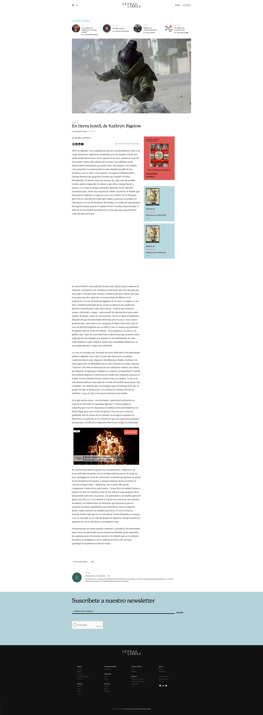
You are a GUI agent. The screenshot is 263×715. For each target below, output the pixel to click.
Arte (78, 694)
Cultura (116, 25)
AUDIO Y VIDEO (136, 666)
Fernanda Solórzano (95, 576)
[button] (73, 5)
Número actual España (138, 681)
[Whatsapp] (82, 144)
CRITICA (79, 684)
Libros (78, 689)
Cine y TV (85, 25)
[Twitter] (76, 144)
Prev (146, 158)
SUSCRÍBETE (187, 5)
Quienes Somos (163, 676)
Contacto (161, 681)
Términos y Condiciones (131, 709)
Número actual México (138, 679)
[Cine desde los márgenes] (159, 156)
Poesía (106, 676)
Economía (80, 674)
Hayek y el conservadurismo (150, 29)
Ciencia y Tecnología (83, 676)
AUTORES (159, 589)
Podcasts (134, 671)
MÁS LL (161, 666)
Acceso (161, 669)
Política (79, 671)
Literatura (80, 679)
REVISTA (134, 676)
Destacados (135, 684)
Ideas (145, 25)
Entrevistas (107, 669)
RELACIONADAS (100, 589)
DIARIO (79, 666)
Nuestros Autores (164, 679)
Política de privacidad (145, 709)
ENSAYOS (107, 684)
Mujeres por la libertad (156, 215)
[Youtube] (166, 685)
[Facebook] (73, 144)
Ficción (106, 679)
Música (79, 691)
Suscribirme (162, 671)
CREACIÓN (107, 674)
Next (172, 158)
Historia (106, 686)
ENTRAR (177, 5)
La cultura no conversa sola (179, 29)
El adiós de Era (118, 28)
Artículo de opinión (80, 561)
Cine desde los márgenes (159, 170)
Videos (133, 669)
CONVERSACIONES (110, 666)
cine (92, 561)
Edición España (151, 174)
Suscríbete (150, 176)
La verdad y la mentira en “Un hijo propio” (89, 30)
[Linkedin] (79, 144)
